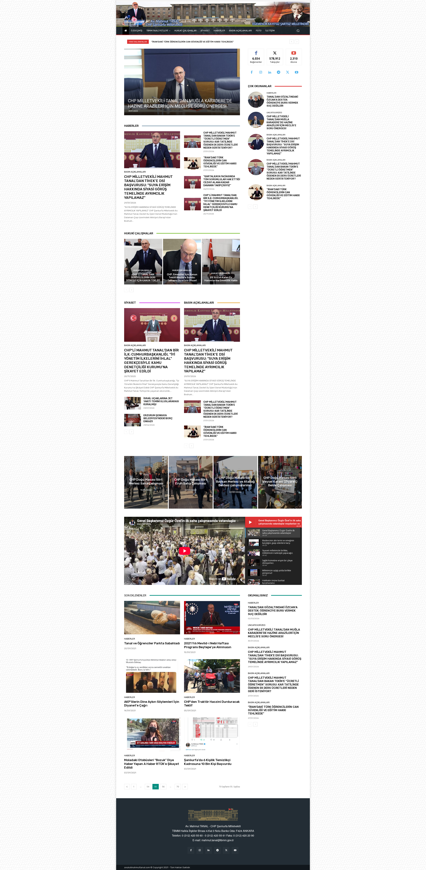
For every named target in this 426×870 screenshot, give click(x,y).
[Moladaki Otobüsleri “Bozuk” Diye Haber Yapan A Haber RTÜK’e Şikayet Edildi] (152, 734)
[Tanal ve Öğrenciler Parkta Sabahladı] (152, 618)
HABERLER (271, 93)
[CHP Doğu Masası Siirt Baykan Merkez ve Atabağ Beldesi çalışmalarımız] (235, 482)
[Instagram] (260, 72)
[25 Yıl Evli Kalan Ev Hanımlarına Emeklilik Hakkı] (221, 261)
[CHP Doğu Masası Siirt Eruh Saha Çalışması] (191, 482)
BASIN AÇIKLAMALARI (135, 172)
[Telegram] (278, 72)
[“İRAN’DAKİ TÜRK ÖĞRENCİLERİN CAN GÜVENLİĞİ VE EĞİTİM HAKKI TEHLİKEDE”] (192, 163)
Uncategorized (274, 113)
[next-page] (131, 290)
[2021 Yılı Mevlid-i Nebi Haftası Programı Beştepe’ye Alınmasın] (212, 618)
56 (163, 786)
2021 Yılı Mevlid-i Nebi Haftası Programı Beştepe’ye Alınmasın (207, 645)
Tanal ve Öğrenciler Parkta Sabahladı (152, 643)
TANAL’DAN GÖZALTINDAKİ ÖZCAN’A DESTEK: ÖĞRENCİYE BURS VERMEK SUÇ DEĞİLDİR (282, 101)
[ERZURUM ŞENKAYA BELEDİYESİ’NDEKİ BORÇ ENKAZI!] (132, 420)
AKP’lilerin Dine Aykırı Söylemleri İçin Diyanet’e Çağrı (151, 703)
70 (178, 786)
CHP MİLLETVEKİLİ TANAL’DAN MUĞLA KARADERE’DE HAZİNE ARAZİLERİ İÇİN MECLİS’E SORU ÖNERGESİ (205, 41)
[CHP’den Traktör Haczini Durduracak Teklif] (212, 676)
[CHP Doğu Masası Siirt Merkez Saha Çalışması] (146, 482)
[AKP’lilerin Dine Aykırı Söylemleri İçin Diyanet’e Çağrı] (152, 676)
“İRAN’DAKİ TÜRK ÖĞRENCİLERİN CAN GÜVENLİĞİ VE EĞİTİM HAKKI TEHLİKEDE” (219, 162)
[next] (297, 42)
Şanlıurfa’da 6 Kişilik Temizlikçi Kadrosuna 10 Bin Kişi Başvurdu (207, 762)
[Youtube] (296, 72)
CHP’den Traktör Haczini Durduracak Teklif (212, 703)
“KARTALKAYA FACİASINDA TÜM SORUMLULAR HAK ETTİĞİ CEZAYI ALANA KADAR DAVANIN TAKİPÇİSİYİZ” (221, 181)
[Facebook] (251, 72)
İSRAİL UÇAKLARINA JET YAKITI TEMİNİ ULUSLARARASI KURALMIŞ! (161, 401)
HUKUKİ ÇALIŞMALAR (142, 270)
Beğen (256, 51)
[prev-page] (126, 290)
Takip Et (275, 51)
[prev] (291, 42)
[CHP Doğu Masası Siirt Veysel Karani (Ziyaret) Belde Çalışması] (280, 482)
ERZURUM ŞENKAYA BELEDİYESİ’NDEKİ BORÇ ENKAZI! (158, 418)
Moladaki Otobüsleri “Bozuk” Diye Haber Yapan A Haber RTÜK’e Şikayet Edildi (151, 764)
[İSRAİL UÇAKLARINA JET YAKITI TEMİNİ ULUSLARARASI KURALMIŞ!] (132, 403)
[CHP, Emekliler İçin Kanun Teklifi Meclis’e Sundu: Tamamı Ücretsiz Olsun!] (182, 261)
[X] (287, 72)
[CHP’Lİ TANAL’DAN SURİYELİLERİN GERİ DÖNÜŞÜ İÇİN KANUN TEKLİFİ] (143, 261)
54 (148, 786)
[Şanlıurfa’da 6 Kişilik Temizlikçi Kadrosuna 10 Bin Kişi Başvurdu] (212, 734)
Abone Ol (294, 51)
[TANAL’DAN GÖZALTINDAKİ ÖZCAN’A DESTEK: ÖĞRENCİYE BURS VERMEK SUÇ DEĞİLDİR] (256, 100)
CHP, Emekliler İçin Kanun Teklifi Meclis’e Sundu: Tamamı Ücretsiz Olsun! (182, 277)
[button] (298, 31)
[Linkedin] (269, 72)
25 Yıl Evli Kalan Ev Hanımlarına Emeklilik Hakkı (220, 279)
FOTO (146, 475)
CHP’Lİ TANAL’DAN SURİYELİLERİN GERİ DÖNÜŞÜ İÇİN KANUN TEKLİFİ (143, 277)
